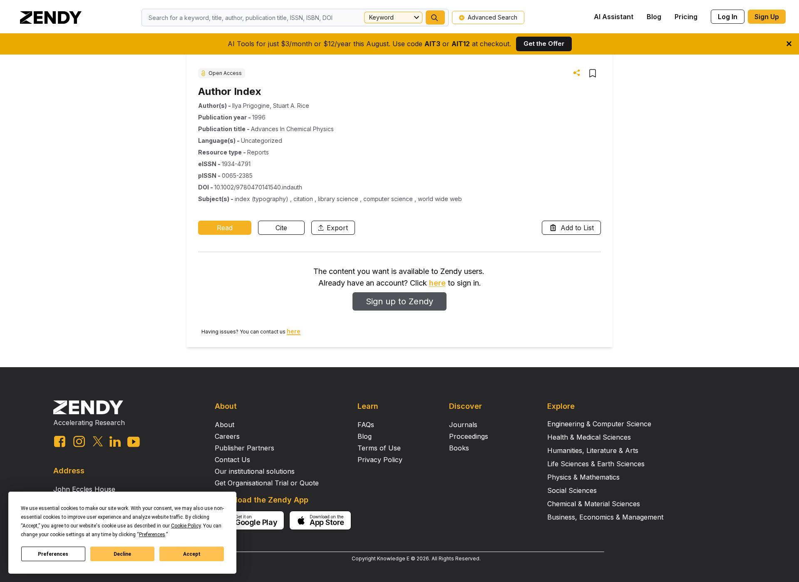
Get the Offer (544, 43)
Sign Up (766, 16)
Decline (122, 554)
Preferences (53, 554)
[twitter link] (98, 441)
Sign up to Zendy (399, 301)
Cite (281, 228)
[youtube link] (133, 442)
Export (337, 228)
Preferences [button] (152, 534)
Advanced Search (492, 17)
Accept (192, 554)
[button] (435, 17)
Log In (727, 16)
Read (225, 228)
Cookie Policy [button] (186, 526)
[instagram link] (79, 441)
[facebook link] (59, 441)
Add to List (577, 228)
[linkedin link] (115, 441)
